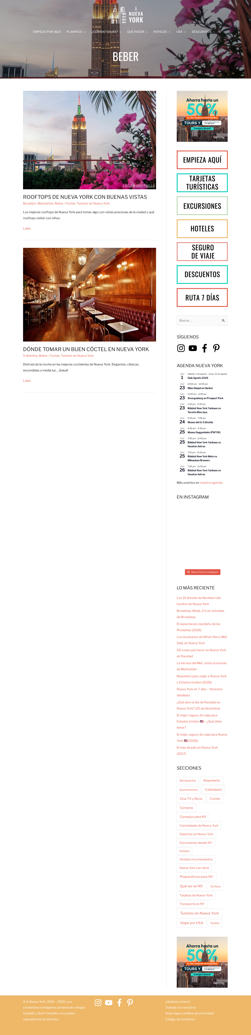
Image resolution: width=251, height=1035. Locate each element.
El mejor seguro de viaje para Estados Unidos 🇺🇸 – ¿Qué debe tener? (199, 721)
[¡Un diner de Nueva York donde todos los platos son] (215, 544)
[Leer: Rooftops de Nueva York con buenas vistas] (89, 139)
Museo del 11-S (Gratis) (200, 422)
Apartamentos (188, 789)
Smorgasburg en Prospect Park (205, 398)
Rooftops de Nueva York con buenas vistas (85, 197)
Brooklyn (29, 203)
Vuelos (215, 923)
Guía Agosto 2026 (198, 377)
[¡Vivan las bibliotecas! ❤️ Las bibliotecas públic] (189, 544)
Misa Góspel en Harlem (200, 388)
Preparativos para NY (196, 877)
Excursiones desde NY (196, 843)
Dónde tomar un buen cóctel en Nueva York (86, 349)
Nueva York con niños (194, 868)
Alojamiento (211, 780)
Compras (186, 808)
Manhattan (45, 203)
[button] (219, 31)
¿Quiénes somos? (177, 1001)
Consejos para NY (193, 817)
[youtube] (194, 348)
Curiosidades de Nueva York (199, 825)
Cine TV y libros (191, 799)
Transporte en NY (192, 904)
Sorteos (215, 886)
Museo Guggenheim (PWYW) (204, 432)
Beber (59, 203)
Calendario (213, 790)
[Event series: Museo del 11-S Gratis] (207, 418)
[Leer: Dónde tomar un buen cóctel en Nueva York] (89, 294)
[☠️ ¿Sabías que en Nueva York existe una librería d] (189, 559)
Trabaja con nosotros (180, 1007)
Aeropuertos (187, 780)
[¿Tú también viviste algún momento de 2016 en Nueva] (215, 559)
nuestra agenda (211, 482)
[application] (84, 32)
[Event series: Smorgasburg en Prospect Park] (208, 394)
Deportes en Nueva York (196, 834)
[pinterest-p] (217, 348)
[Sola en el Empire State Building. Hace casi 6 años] (215, 513)
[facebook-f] (205, 348)
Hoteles (184, 851)
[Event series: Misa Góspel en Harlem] (209, 384)
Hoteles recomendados (196, 859)
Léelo (27, 228)
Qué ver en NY (191, 886)
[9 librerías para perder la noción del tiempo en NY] (189, 528)
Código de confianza (180, 1019)
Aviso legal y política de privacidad (189, 1013)
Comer (70, 203)
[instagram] (182, 348)
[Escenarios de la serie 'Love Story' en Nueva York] (189, 513)
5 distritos (30, 355)
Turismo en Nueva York (93, 203)
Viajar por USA (191, 923)
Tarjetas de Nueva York (196, 895)
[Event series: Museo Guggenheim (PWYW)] (207, 428)
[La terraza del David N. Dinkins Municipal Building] (215, 528)
